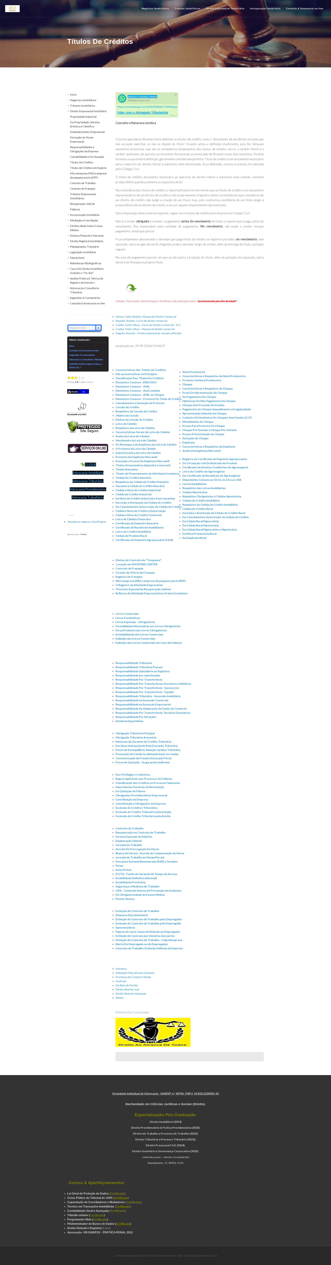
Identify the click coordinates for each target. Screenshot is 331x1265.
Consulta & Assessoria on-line (87, 303)
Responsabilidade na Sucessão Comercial (142, 700)
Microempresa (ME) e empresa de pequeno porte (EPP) (151, 580)
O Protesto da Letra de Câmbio (136, 448)
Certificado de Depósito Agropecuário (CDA (144, 539)
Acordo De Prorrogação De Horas (137, 849)
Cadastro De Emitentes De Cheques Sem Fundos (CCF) (217, 417)
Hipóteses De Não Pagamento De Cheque (208, 400)
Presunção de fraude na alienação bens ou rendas (147, 754)
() (97, 1215)
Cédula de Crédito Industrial (134, 494)
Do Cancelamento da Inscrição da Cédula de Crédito (149, 506)
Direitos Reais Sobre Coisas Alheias (86, 228)
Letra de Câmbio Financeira (133, 519)
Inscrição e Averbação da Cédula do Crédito (143, 502)
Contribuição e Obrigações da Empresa (141, 803)
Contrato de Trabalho (130, 828)
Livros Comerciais (127, 613)
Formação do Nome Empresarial (81, 139)
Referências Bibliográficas (85, 263)
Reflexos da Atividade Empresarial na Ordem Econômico (152, 593)
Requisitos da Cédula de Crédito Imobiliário (210, 504)
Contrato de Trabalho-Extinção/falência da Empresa (149, 948)
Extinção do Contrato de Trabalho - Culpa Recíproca (149, 939)
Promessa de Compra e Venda (133, 976)
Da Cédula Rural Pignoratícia (200, 521)
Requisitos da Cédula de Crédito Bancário (142, 481)
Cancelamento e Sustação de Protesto (140, 403)
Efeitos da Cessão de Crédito (134, 419)
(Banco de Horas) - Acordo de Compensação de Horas (150, 853)
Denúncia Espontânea (129, 721)
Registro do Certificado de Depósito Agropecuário (214, 459)
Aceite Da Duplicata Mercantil (201, 450)
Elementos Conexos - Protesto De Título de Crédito (149, 398)
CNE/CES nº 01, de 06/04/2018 (176, 1157)
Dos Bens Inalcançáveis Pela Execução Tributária (147, 745)
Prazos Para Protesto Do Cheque (203, 425)
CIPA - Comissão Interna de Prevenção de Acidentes (149, 890)
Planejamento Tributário (84, 246)
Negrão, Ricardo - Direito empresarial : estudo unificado (148, 333)
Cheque (187, 384)
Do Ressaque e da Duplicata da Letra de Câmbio (146, 444)
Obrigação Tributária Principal (135, 733)
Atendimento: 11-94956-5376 (165, 1162)
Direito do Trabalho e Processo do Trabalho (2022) (165, 1133)
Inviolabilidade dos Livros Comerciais (139, 634)
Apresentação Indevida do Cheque (204, 413)
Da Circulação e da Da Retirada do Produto (209, 463)
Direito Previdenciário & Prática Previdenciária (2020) (165, 1127)
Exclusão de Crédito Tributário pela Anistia (143, 816)
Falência (75, 209)
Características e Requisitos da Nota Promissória (213, 376)
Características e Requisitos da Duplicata (208, 446)
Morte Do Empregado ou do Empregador (142, 944)
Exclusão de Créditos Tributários (137, 807)
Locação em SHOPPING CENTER (136, 564)
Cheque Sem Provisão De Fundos (203, 405)
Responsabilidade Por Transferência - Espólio (145, 692)
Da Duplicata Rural (194, 537)
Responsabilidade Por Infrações (136, 716)
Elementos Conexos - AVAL (133, 386)
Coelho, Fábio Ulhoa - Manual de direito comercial (145, 329)
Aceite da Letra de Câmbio (132, 436)
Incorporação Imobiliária (84, 214)
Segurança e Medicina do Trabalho (137, 886)
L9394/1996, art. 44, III (152, 1157)
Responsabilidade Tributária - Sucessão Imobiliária (148, 696)
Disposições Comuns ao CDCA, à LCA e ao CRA (212, 479)
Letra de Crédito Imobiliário (133, 531)
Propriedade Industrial (83, 116)
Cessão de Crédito (127, 407)
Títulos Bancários (127, 469)
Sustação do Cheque (195, 438)
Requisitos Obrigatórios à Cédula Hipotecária (211, 496)
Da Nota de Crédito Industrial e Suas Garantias (145, 498)
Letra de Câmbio (126, 423)
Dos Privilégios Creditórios (133, 774)
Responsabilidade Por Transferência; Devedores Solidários (153, 683)
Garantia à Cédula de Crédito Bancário (140, 486)
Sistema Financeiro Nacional (86, 235)
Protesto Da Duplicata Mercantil (136, 456)
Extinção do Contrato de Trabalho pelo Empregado (148, 923)
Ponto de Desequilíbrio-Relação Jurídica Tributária (148, 749)
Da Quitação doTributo (131, 791)
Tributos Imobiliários (82, 105)
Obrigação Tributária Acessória (136, 737)
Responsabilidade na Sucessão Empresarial (143, 704)
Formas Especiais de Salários (134, 836)
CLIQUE (90, 464)
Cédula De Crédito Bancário (133, 477)
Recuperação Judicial (82, 203)
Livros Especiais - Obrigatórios (135, 622)
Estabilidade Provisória (131, 882)
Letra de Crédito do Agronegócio (203, 471)
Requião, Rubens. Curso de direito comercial (141, 320)
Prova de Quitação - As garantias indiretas (143, 762)
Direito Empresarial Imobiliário (88, 111)
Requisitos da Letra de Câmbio (135, 427)
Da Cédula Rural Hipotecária (200, 525)
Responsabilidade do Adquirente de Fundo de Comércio (151, 708)
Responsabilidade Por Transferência (139, 679)
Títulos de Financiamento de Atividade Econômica (147, 473)
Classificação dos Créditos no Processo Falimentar (148, 782)
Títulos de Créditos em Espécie (88, 167)
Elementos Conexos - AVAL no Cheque (140, 394)
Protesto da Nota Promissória (201, 380)
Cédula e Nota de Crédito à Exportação (141, 510)
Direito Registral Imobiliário (86, 241)
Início (73, 94)
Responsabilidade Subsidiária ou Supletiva (143, 671)
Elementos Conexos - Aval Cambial (138, 390)
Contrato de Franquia (129, 568)
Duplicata (188, 442)
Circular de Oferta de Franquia (135, 572)
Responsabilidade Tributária (134, 662)
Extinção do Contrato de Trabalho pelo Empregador (149, 919)
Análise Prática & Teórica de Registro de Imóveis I (86, 280)
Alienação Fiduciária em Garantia (135, 972)
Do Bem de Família (127, 985)
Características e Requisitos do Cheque (207, 388)
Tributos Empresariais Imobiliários (83, 196)
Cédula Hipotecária (194, 492)
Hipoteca (121, 968)
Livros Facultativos (128, 617)
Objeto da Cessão (127, 415)
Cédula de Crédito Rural (197, 508)
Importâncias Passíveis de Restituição (140, 787)
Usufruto (121, 981)
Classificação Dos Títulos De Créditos (140, 378)
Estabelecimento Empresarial (87, 131)
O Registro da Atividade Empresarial (139, 585)
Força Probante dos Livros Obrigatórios (141, 630)
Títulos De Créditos (81, 162)
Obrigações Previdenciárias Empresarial (141, 795)
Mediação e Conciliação (84, 220)
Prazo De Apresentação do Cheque (204, 392)
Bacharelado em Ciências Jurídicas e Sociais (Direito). (165, 1104)
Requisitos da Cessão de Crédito (136, 411)
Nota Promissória (193, 371)
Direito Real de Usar (127, 989)
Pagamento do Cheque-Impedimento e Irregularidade (216, 409)
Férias (119, 865)
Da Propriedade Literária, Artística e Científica (85, 124)
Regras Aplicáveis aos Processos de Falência (144, 778)
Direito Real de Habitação (131, 993)
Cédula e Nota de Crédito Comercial (139, 515)
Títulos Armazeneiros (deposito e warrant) (143, 465)
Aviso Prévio (124, 869)
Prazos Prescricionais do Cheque (203, 434)
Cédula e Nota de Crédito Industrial (138, 490)
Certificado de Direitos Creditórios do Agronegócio (215, 467)
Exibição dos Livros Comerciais (135, 638)
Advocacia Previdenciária (88, 489)
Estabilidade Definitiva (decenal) (136, 878)
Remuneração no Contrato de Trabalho (141, 832)
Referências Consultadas (132, 1012)
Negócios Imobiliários (83, 100)
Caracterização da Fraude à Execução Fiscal (143, 758)
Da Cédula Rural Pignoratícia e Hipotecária (209, 529)
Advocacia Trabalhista (88, 497)
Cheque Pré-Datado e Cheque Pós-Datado (209, 430)
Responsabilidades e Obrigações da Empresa (84, 149)
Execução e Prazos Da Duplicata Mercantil (142, 461)
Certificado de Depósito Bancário (137, 523)
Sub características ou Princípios (136, 374)
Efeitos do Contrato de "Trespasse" (138, 560)
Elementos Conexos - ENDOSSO (136, 382)
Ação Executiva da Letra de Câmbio (138, 452)
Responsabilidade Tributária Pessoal (139, 667)
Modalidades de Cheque (197, 421)
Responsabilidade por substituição (138, 675)
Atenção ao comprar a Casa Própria (87, 521)
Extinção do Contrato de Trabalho (137, 910)
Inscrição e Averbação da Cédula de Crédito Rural (213, 512)
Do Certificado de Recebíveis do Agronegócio (211, 475)
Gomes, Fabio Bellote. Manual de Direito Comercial (146, 316)
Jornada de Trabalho (129, 844)
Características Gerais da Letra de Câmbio (143, 432)
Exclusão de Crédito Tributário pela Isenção (143, 811)
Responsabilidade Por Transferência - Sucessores (147, 687)
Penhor (120, 997)
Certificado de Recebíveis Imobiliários (140, 527)
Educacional (77, 257)
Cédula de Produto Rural (131, 535)
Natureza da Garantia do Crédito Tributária (143, 741)
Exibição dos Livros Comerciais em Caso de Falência (149, 642)
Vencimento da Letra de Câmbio (136, 440)
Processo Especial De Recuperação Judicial (143, 589)
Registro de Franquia (129, 576)
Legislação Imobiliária (83, 252)
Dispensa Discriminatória (132, 915)
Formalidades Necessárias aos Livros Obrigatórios (148, 626)
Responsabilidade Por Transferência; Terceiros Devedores (153, 712)
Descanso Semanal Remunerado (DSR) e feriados (147, 861)
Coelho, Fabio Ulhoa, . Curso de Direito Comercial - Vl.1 (148, 324)
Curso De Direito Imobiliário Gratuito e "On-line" (87, 270)
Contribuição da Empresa (132, 799)
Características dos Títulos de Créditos (141, 369)
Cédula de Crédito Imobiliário (201, 500)
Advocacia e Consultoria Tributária (84, 290)
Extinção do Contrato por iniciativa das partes (145, 935)
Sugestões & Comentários (85, 297)
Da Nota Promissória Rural (199, 533)
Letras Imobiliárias (194, 483)
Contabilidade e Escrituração (87, 156)
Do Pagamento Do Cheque (199, 396)
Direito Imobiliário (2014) (166, 1121)
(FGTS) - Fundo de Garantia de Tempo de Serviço (146, 873)
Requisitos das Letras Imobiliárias (204, 488)
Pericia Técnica (125, 898)
